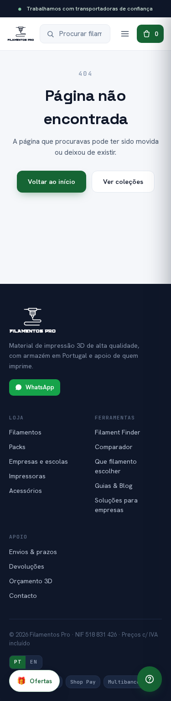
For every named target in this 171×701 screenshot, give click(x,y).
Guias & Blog (113, 485)
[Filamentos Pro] (20, 33)
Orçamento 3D (30, 581)
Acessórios (25, 491)
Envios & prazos (33, 552)
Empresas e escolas (38, 461)
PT (17, 662)
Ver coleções (123, 181)
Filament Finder (117, 432)
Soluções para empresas (116, 505)
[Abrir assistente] (149, 679)
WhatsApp (40, 387)
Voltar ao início (51, 181)
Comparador (114, 447)
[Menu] (125, 34)
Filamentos (25, 432)
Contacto (23, 595)
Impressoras (27, 476)
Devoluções (26, 566)
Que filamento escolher (116, 466)
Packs (17, 447)
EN (33, 662)
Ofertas (34, 680)
